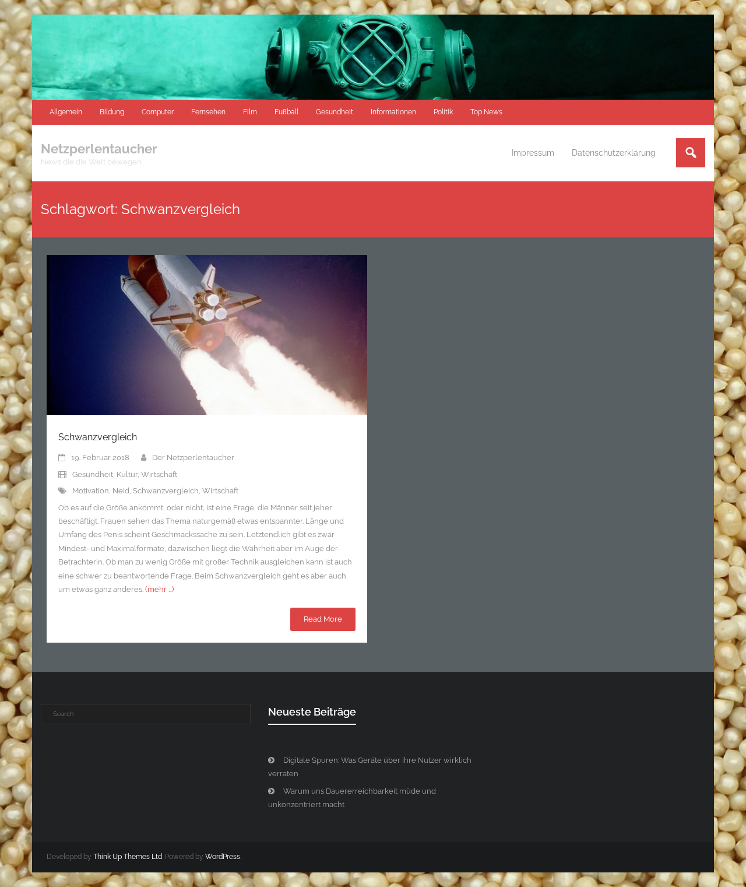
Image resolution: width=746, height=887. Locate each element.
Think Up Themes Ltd (127, 857)
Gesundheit (334, 112)
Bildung (112, 112)
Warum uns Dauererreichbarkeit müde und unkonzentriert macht (352, 798)
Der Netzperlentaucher (193, 457)
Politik (443, 112)
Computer (158, 112)
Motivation (90, 490)
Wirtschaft (159, 474)
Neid (120, 490)
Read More (323, 619)
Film (250, 112)
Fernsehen (208, 112)
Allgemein (66, 112)
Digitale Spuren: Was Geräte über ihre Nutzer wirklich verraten (369, 767)
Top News (486, 112)
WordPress (222, 857)
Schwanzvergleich (97, 437)
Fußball (286, 112)
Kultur (127, 474)
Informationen (393, 112)
